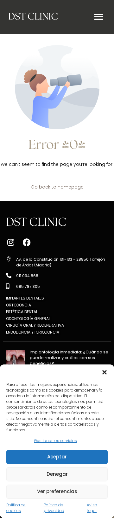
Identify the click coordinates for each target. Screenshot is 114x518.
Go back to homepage (57, 187)
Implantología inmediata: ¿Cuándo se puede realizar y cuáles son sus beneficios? (69, 357)
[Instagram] (11, 242)
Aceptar (57, 456)
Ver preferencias (57, 491)
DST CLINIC (33, 17)
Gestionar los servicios (55, 440)
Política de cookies (16, 507)
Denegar (57, 474)
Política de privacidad (54, 507)
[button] (104, 372)
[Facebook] (27, 242)
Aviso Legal (92, 507)
